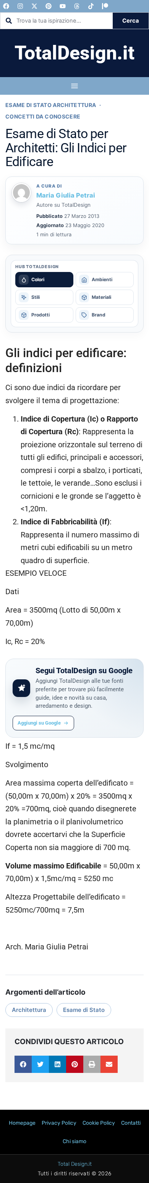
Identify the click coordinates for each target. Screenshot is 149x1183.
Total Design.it (75, 1164)
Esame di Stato (84, 1009)
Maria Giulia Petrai (65, 195)
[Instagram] (20, 6)
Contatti (131, 1123)
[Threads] (77, 6)
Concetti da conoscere (42, 116)
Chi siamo (74, 1141)
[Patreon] (105, 6)
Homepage (22, 1123)
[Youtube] (63, 6)
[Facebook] (6, 6)
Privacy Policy (59, 1123)
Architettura (29, 1009)
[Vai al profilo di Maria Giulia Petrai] (22, 192)
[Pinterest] (48, 6)
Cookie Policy (99, 1123)
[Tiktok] (91, 6)
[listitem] (44, 279)
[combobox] (56, 21)
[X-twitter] (34, 6)
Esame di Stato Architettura (50, 105)
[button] (23, 1064)
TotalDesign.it (74, 53)
